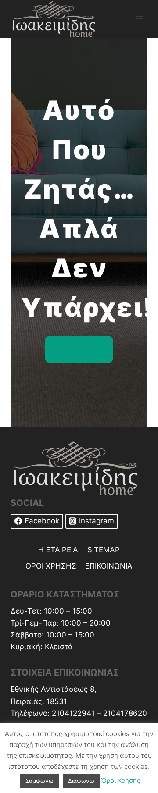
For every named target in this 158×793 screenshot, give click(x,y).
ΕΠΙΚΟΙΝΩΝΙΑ (109, 566)
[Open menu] (139, 18)
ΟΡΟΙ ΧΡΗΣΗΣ (50, 566)
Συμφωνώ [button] (39, 780)
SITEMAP (103, 549)
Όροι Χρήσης (120, 780)
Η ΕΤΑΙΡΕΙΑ (58, 549)
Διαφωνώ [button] (81, 780)
